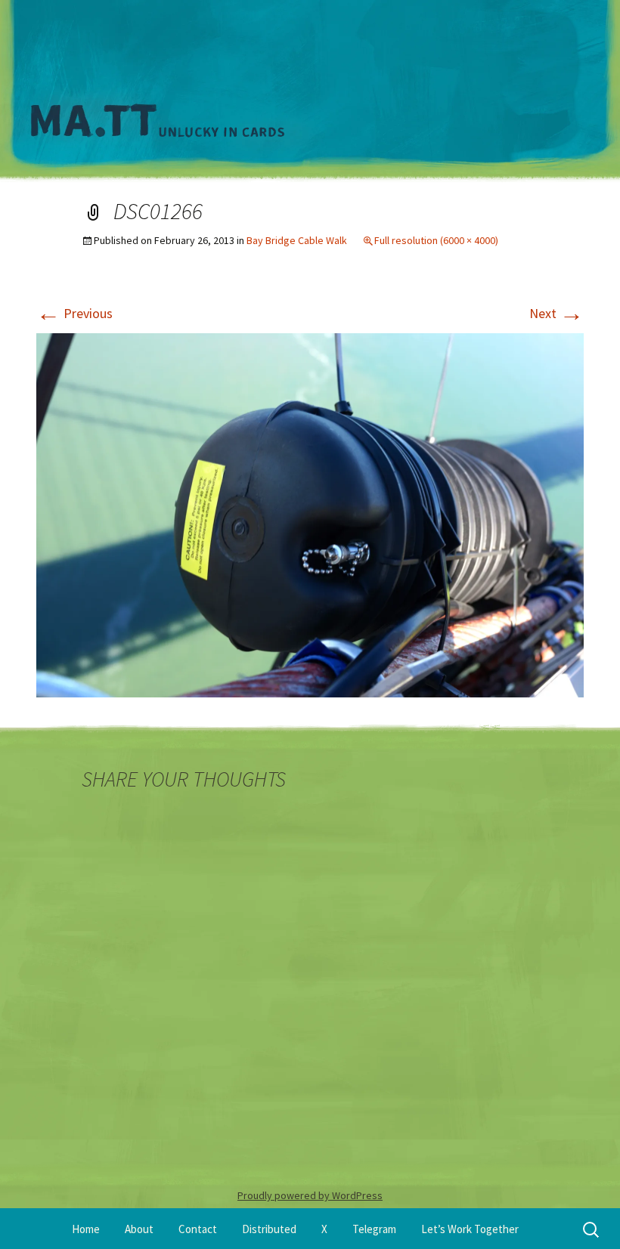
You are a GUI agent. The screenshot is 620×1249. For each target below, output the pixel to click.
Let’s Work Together (470, 1229)
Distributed (269, 1229)
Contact (197, 1229)
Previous (74, 313)
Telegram (374, 1229)
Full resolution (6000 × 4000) (436, 240)
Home (86, 1229)
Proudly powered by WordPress (310, 1195)
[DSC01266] (310, 513)
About (139, 1229)
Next (556, 313)
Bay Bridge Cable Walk (296, 240)
